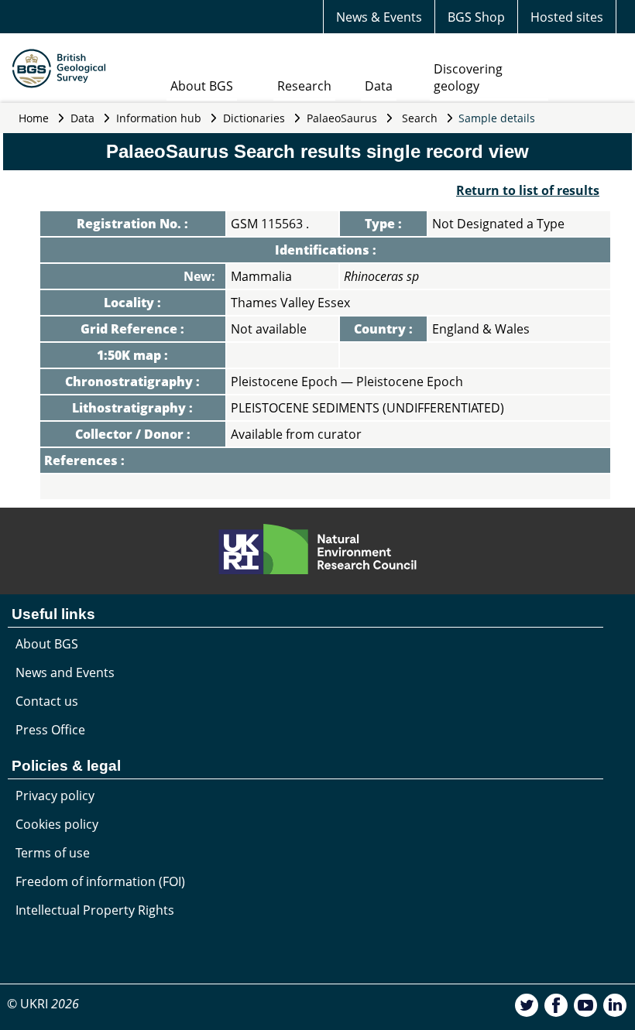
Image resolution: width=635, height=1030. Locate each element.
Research (304, 85)
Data (379, 85)
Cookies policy (56, 824)
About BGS (201, 85)
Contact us (46, 701)
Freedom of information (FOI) (100, 881)
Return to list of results (527, 190)
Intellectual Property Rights (94, 910)
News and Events (65, 672)
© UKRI (43, 1003)
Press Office (50, 729)
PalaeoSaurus (342, 118)
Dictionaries (254, 118)
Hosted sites (566, 17)
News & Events (379, 17)
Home (34, 118)
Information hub (158, 118)
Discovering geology (468, 77)
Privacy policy (54, 795)
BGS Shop (476, 17)
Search (420, 118)
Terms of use (52, 852)
